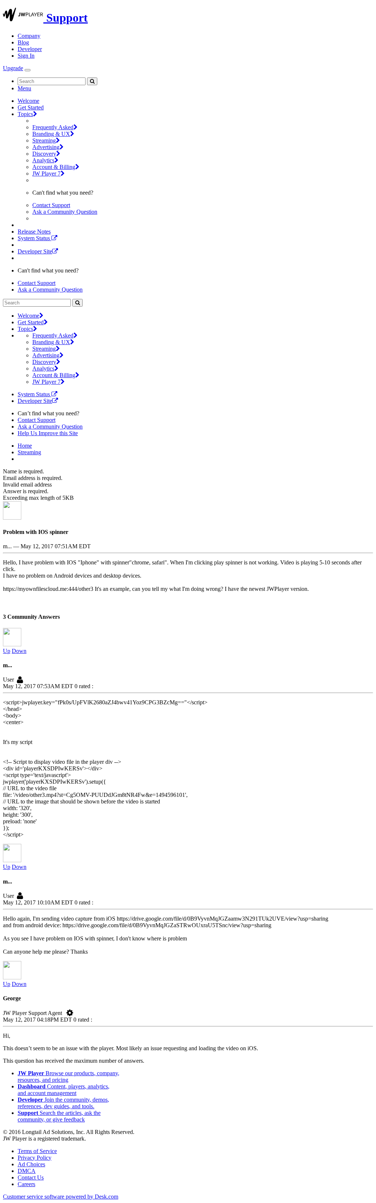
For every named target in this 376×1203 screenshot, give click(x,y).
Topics (25, 114)
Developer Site (35, 251)
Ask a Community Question (64, 212)
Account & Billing (53, 167)
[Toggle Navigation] (27, 70)
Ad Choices (31, 1164)
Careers (26, 1184)
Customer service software (60, 1196)
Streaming (44, 140)
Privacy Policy (34, 1158)
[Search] (92, 81)
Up (6, 651)
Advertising (45, 147)
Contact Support (51, 205)
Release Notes (34, 231)
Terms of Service (37, 1151)
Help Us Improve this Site (48, 433)
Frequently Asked (52, 127)
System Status (34, 238)
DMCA (27, 1171)
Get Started (31, 107)
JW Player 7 (46, 173)
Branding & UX (51, 134)
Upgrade (13, 68)
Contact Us (31, 1177)
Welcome (28, 101)
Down (19, 651)
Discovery (44, 154)
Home (25, 445)
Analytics (43, 160)
